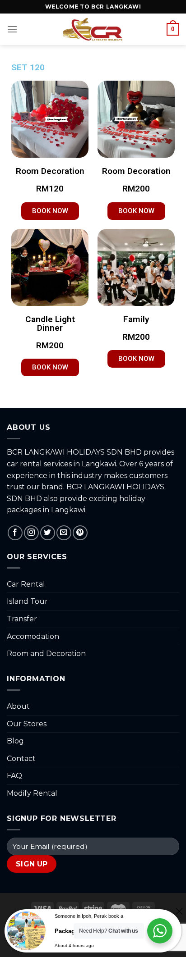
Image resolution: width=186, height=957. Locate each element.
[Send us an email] (63, 532)
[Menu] (12, 29)
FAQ (14, 775)
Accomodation (33, 636)
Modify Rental (32, 793)
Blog (15, 741)
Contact (21, 758)
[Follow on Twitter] (47, 532)
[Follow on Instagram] (31, 532)
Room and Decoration (46, 653)
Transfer (22, 619)
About (18, 706)
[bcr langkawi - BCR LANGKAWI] (93, 29)
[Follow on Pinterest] (80, 532)
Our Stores (26, 724)
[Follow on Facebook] (15, 532)
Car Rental (26, 584)
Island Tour (27, 601)
